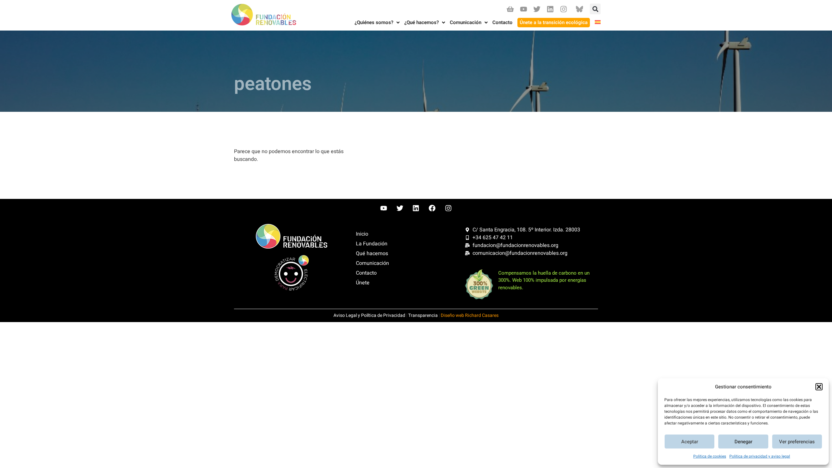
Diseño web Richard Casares (470, 315)
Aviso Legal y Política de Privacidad (369, 315)
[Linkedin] (550, 9)
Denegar (743, 441)
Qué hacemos (372, 253)
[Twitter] (536, 9)
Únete (363, 283)
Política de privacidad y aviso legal (759, 456)
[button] (819, 387)
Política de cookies (709, 456)
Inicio (362, 234)
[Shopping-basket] (510, 9)
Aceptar (689, 441)
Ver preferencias (797, 441)
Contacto (366, 273)
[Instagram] (563, 9)
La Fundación (371, 244)
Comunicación (372, 263)
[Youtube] (523, 9)
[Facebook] (432, 208)
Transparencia (423, 315)
